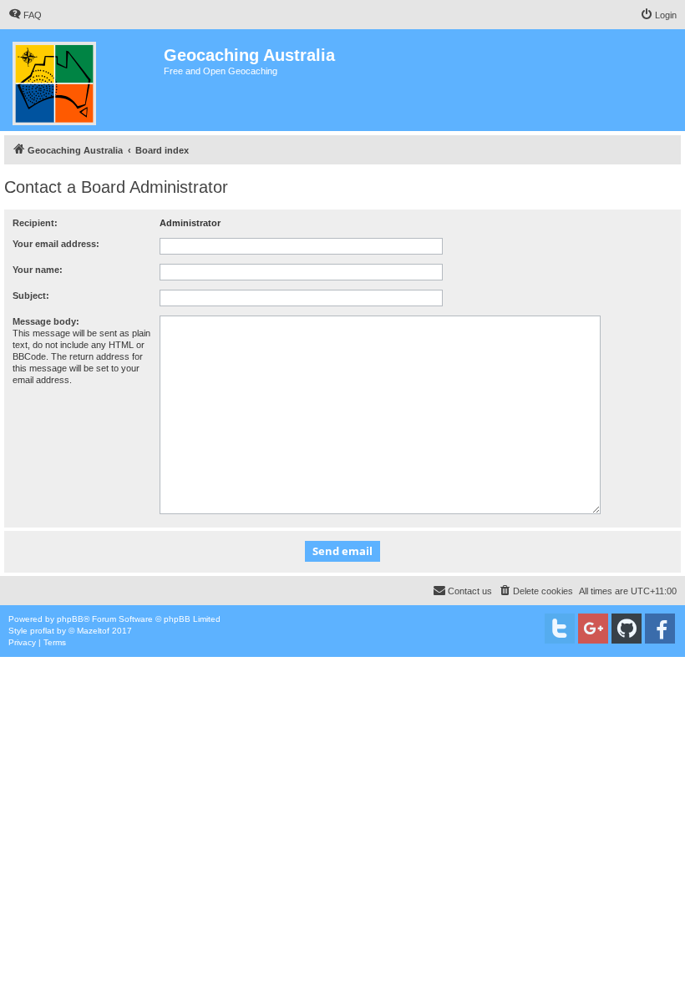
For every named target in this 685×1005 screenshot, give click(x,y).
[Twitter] (560, 629)
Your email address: (56, 244)
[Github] (626, 629)
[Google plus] (593, 629)
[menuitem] (25, 15)
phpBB (70, 619)
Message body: (46, 321)
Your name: (38, 270)
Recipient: (35, 223)
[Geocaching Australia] (84, 80)
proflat (42, 630)
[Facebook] (660, 629)
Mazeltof (93, 630)
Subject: (31, 295)
